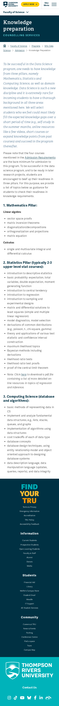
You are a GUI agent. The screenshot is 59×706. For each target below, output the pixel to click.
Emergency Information (29, 511)
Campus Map (29, 650)
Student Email (29, 595)
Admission (20, 50)
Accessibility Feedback (29, 524)
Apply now (28, 4)
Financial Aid (29, 582)
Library (29, 587)
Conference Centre (29, 637)
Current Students (29, 540)
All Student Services (29, 608)
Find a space (29, 641)
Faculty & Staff (29, 553)
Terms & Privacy (29, 507)
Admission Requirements (40, 157)
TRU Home (4, 46)
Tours (29, 646)
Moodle (29, 599)
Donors (30, 562)
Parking (29, 633)
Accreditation (29, 515)
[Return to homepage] (10, 4)
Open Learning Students (29, 549)
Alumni (30, 557)
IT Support (29, 604)
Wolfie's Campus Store (29, 591)
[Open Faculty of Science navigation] (29, 12)
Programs (36, 46)
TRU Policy (29, 520)
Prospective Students (29, 545)
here (23, 374)
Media (29, 566)
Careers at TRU (29, 624)
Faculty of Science (18, 46)
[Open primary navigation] (50, 4)
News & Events (29, 629)
